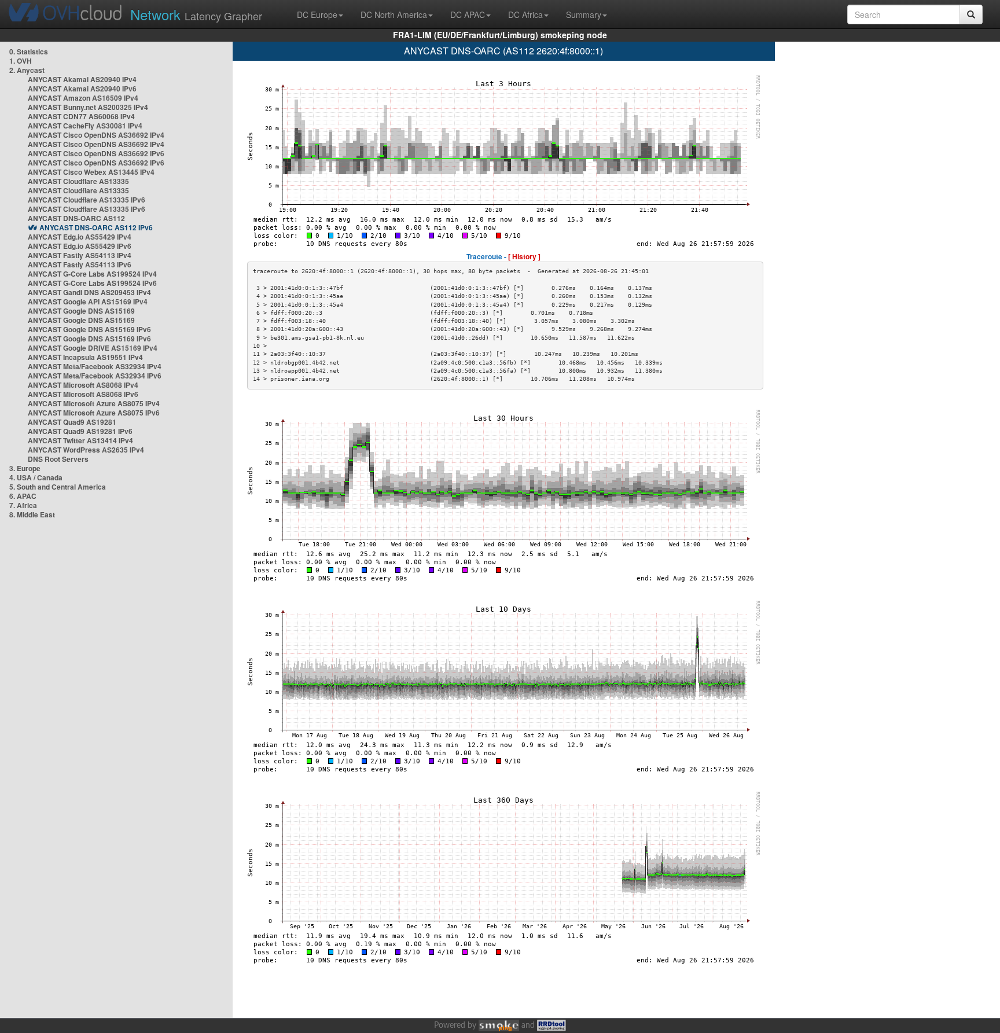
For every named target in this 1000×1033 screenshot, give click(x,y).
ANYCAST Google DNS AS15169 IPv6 (89, 329)
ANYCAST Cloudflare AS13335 (78, 181)
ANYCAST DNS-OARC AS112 (76, 218)
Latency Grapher (196, 14)
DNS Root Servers (58, 459)
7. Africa (23, 505)
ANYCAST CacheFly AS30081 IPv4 (85, 125)
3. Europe (25, 468)
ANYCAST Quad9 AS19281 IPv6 (80, 431)
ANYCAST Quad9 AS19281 (72, 422)
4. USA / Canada (35, 477)
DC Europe (317, 14)
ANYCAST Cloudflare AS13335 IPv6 (86, 199)
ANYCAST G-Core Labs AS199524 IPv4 (92, 274)
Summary (583, 14)
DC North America (394, 14)
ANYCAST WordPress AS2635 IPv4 (86, 449)
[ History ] (524, 256)
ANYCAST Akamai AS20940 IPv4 (82, 79)
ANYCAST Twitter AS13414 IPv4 (80, 440)
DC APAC (467, 14)
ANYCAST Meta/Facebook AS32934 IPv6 (94, 375)
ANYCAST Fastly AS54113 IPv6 (79, 264)
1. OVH (20, 61)
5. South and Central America (57, 486)
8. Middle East (32, 514)
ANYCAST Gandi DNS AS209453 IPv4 (89, 292)
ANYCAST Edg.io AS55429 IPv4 (79, 236)
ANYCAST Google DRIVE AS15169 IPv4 (92, 348)
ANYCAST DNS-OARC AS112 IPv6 (96, 227)
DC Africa (525, 14)
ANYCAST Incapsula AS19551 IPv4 (85, 357)
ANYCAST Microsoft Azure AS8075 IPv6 (94, 412)
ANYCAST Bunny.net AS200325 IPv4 (88, 107)
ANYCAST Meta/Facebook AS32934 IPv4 (94, 366)
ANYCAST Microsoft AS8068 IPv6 (83, 394)
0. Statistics (28, 51)
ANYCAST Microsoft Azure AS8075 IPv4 (94, 403)
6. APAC (22, 496)
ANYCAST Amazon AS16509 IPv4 (83, 98)
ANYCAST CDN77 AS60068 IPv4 (81, 116)
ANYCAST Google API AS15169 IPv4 (88, 301)
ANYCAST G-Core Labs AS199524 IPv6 (92, 283)
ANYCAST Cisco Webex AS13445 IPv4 (91, 172)
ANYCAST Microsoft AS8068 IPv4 (83, 385)
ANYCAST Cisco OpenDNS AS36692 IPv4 (96, 135)
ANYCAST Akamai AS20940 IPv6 (82, 88)
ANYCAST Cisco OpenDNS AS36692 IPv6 (96, 153)
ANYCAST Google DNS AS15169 (81, 311)
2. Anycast (27, 70)
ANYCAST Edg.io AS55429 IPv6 (79, 246)
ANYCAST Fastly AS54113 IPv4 (79, 255)
